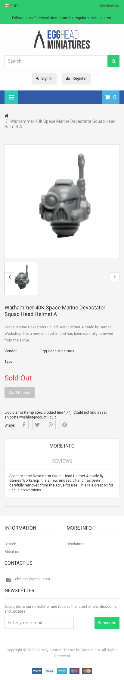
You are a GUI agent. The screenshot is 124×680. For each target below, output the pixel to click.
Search (10, 544)
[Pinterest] (64, 424)
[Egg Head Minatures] (62, 39)
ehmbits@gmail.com (32, 579)
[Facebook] (24, 424)
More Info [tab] (62, 446)
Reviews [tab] (62, 461)
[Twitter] (37, 424)
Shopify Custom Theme (55, 650)
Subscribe (107, 622)
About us (12, 552)
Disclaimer (76, 544)
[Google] (51, 424)
